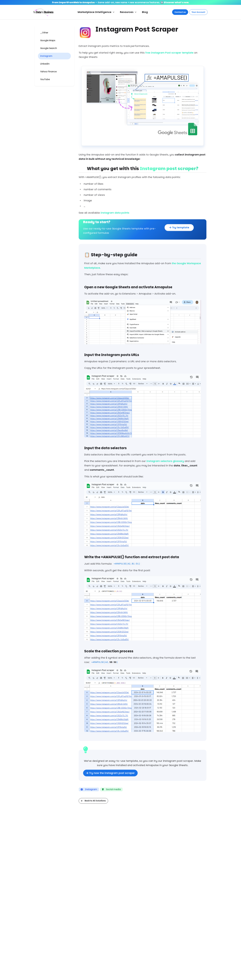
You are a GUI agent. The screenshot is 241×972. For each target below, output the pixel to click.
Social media (113, 789)
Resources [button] (126, 12)
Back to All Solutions (95, 800)
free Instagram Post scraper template (169, 52)
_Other (44, 32)
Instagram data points (115, 212)
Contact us (180, 12)
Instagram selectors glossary (165, 461)
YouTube (45, 79)
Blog (145, 12)
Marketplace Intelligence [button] (94, 12)
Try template (180, 227)
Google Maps (47, 40)
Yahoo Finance (48, 71)
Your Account (198, 12)
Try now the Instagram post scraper (112, 773)
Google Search (48, 48)
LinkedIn (45, 63)
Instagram (46, 56)
